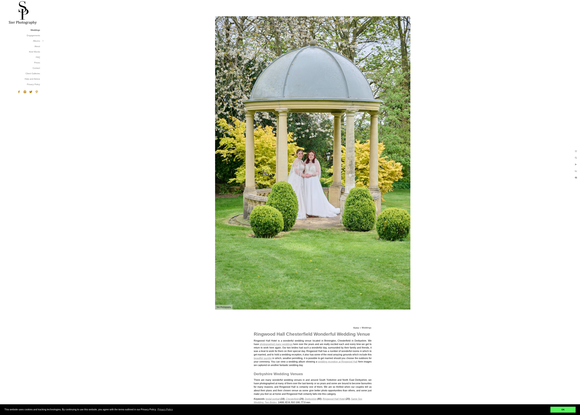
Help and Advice (32, 79)
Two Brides (271, 402)
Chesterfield (292, 399)
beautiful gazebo (263, 358)
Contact (36, 68)
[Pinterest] (36, 91)
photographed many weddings (276, 344)
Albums (36, 41)
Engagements (33, 35)
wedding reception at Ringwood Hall (338, 361)
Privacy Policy (33, 84)
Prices (37, 62)
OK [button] (563, 409)
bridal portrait (273, 399)
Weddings (35, 30)
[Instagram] (24, 91)
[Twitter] (30, 91)
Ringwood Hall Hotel (334, 399)
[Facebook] (19, 91)
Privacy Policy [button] (165, 409)
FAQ (38, 57)
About (37, 46)
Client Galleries (33, 73)
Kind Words (34, 52)
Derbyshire (311, 399)
